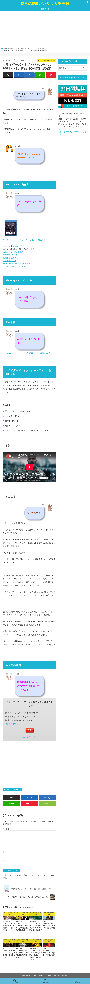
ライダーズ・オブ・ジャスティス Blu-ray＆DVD (23, 240)
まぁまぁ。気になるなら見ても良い (23, 716)
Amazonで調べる (10, 255)
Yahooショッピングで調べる (15, 252)
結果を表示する (29, 737)
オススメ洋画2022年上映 (13, 790)
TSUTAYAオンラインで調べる (15, 264)
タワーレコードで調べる (13, 266)
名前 (4, 852)
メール (5, 861)
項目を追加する (11, 724)
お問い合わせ (45, 9)
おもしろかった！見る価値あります (23, 713)
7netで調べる (8, 261)
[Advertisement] (45, 30)
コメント (7, 829)
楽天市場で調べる (10, 258)
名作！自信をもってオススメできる (23, 720)
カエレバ (16, 246)
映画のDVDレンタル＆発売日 (45, 3)
